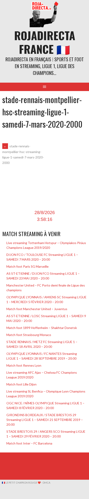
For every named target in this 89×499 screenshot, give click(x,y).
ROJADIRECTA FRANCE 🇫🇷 (44, 42)
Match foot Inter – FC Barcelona (29, 443)
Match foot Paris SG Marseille (27, 266)
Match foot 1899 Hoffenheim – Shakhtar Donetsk (41, 328)
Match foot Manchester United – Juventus (36, 309)
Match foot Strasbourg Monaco (28, 335)
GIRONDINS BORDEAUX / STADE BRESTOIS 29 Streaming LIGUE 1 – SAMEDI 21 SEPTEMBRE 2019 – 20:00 (44, 419)
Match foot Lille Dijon (21, 384)
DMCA (46, 482)
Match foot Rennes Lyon (23, 365)
